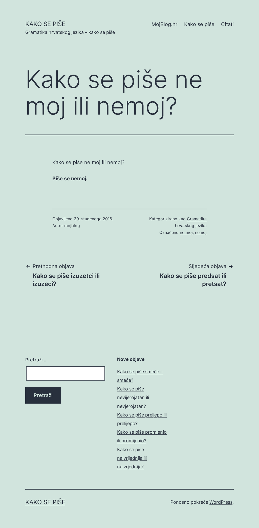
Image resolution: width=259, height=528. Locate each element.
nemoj (201, 232)
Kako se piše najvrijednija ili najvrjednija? (132, 458)
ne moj (186, 232)
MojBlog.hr (164, 24)
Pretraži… (35, 359)
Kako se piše (45, 24)
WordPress (220, 502)
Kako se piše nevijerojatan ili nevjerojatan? (133, 397)
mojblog (72, 225)
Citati (227, 24)
